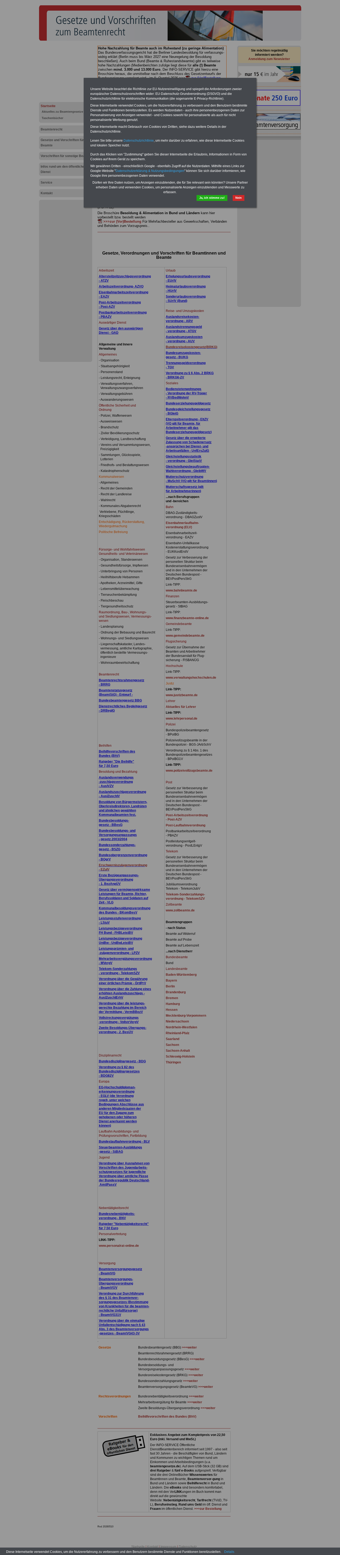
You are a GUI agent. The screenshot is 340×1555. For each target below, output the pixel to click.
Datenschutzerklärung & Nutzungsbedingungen (150, 171)
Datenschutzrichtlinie (139, 140)
